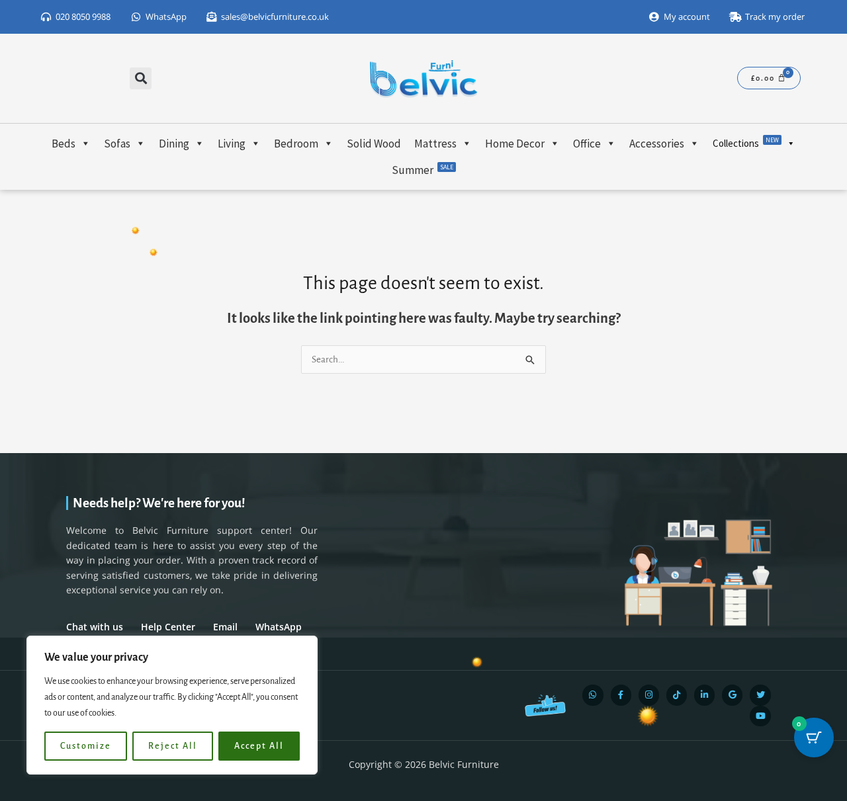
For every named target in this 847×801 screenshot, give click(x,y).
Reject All (172, 746)
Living (231, 143)
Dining (174, 143)
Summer (422, 170)
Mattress (435, 143)
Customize (85, 746)
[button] (141, 78)
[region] (172, 705)
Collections (746, 142)
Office (587, 143)
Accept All (259, 746)
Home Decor (515, 143)
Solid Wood (374, 143)
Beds (63, 143)
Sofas (117, 143)
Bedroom (296, 143)
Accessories (656, 143)
